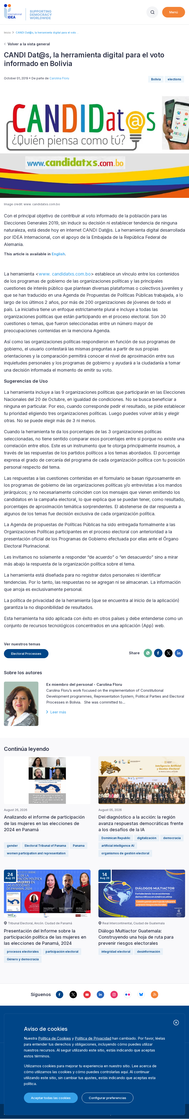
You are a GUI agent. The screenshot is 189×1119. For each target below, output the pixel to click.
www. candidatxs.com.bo (65, 273)
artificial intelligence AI (117, 845)
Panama (78, 845)
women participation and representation (36, 853)
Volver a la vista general (29, 44)
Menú (173, 12)
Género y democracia (23, 959)
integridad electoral (115, 951)
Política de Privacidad (93, 1038)
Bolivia (156, 79)
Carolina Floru (59, 78)
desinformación (148, 951)
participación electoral (62, 951)
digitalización (146, 838)
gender (12, 845)
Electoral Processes (26, 653)
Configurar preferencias (107, 1098)
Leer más (58, 712)
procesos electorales (23, 951)
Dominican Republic (115, 838)
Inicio (7, 32)
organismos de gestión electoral (125, 853)
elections (174, 79)
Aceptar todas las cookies (51, 1098)
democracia (172, 838)
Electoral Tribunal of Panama (45, 845)
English (58, 254)
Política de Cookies (54, 1038)
